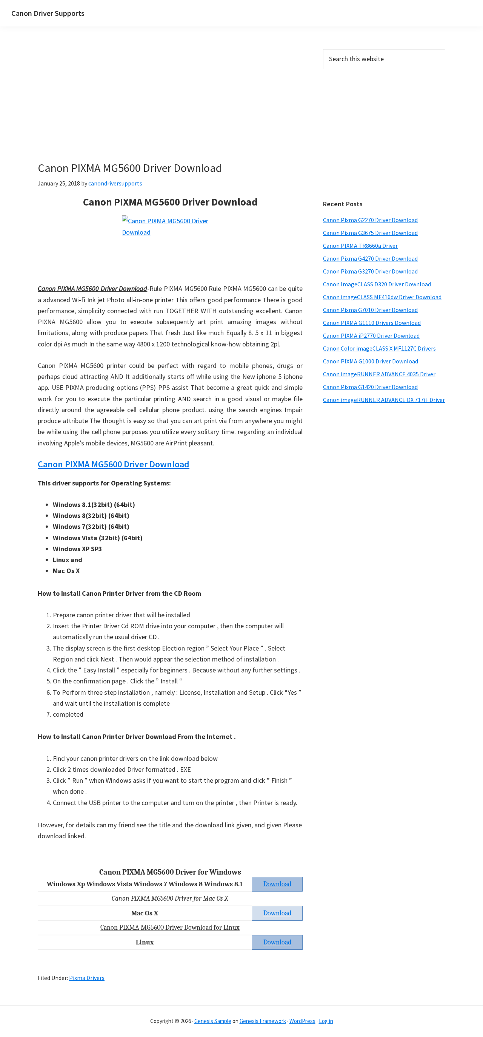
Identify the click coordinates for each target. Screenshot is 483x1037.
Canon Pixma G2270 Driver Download (370, 220)
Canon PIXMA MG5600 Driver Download (113, 464)
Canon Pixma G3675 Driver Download (370, 232)
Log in (326, 1021)
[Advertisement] (170, 105)
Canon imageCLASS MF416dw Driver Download (382, 297)
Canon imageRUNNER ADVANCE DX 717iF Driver (384, 399)
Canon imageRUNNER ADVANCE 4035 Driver (379, 374)
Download (277, 913)
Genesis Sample (212, 1021)
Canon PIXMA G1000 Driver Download (370, 361)
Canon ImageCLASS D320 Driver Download (377, 284)
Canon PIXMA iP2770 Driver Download (371, 335)
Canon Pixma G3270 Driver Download (370, 271)
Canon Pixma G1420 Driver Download (370, 387)
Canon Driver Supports (48, 13)
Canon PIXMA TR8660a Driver (360, 245)
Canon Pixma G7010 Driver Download (370, 310)
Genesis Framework (263, 1021)
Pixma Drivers (87, 977)
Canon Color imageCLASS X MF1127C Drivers (379, 348)
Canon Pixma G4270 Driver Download (370, 258)
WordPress (302, 1021)
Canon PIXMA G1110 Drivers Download (372, 322)
